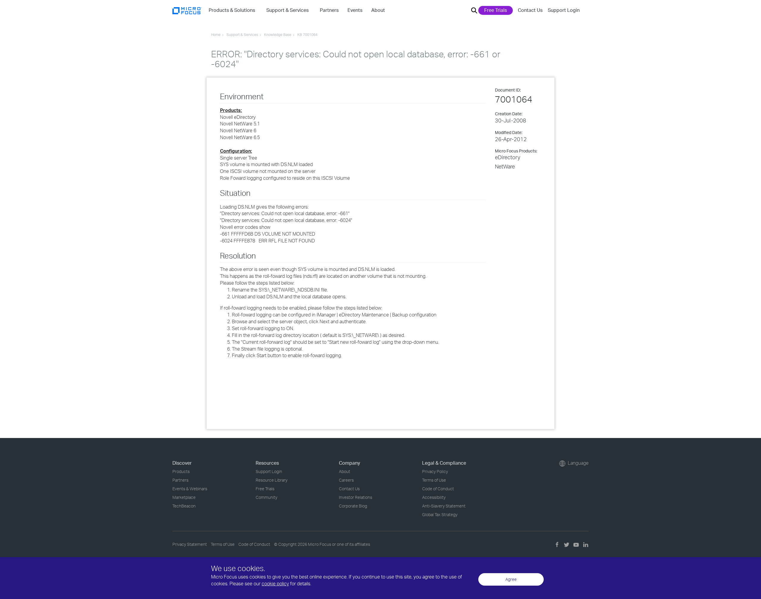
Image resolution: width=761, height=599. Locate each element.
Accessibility (434, 497)
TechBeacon (184, 505)
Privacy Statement (189, 544)
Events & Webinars (189, 488)
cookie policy (275, 584)
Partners (180, 480)
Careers (346, 480)
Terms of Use (434, 480)
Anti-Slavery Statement (444, 505)
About (344, 471)
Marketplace (184, 497)
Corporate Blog (353, 505)
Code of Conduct (438, 488)
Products (181, 471)
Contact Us (530, 10)
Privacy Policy (435, 471)
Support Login (564, 10)
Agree (511, 579)
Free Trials (495, 10)
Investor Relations (355, 497)
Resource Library (271, 480)
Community (266, 497)
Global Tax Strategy (439, 514)
